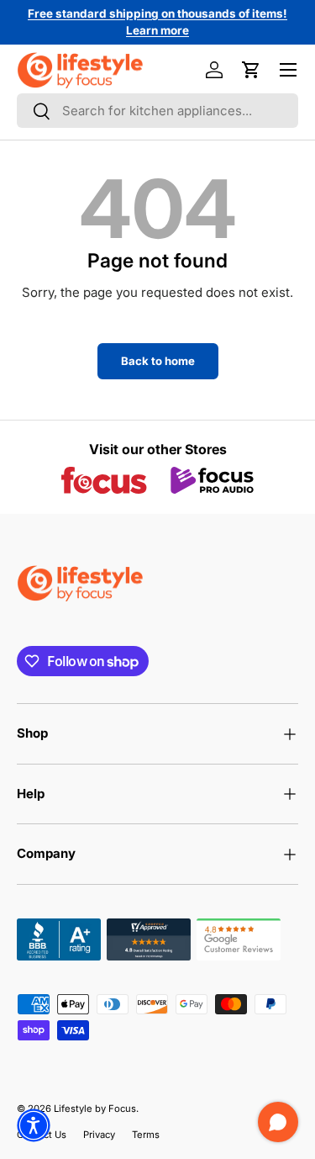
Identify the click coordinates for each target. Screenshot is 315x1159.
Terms (146, 1134)
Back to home (158, 361)
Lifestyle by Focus (95, 1108)
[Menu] (288, 69)
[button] (251, 69)
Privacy (99, 1134)
